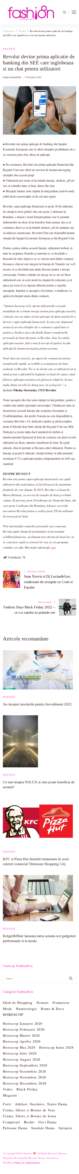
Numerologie (26, 1008)
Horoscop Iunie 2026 (56, 1047)
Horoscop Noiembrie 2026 (24, 1077)
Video (8, 1089)
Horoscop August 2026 (21, 1059)
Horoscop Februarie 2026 (24, 1029)
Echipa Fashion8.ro (12, 77)
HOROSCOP (13, 1014)
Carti (7, 1104)
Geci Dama (47, 1122)
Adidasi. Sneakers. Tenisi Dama (41, 1104)
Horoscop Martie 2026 (21, 1035)
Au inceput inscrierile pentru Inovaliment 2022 (37, 704)
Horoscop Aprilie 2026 (22, 1041)
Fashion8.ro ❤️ (28, 1153)
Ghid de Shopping (18, 1002)
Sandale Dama (43, 1128)
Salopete (66, 1128)
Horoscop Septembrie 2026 (25, 1065)
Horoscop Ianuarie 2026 (22, 1023)
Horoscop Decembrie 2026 (25, 1083)
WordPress (8, 1162)
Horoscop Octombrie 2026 (24, 1071)
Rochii (29, 1122)
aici (53, 547)
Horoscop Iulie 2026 (20, 1053)
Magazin (10, 1095)
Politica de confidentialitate (27, 1162)
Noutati (9, 49)
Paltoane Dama (15, 1128)
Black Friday (27, 1089)
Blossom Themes (36, 1157)
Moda (7, 1008)
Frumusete (61, 1002)
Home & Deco (52, 1008)
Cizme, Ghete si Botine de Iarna (29, 1116)
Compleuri (11, 1122)
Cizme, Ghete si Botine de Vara (29, 1110)
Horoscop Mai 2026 (19, 1047)
